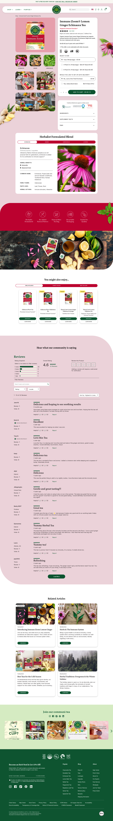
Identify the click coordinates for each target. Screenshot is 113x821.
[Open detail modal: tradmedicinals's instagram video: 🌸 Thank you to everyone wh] (35, 730)
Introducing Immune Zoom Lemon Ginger (34, 629)
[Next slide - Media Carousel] (111, 731)
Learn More (27, 321)
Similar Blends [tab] (29, 285)
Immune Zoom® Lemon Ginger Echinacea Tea (30, 16)
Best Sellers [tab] (83, 285)
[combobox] (79, 9)
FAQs (61, 125)
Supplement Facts (66, 119)
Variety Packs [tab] (56, 285)
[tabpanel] (56, 169)
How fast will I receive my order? (66, 1)
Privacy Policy (15, 782)
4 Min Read (65, 643)
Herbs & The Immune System (72, 629)
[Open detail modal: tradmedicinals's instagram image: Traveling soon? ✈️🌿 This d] (56, 730)
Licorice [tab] (85, 142)
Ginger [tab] (47, 142)
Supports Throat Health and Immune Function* (88, 314)
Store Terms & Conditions (39, 781)
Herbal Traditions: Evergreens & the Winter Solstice (77, 678)
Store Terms (32, 803)
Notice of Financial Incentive (28, 781)
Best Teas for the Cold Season (29, 676)
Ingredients (64, 113)
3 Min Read (23, 692)
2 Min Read (23, 643)
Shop (16, 16)
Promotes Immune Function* (27, 312)
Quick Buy (27, 318)
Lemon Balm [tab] (66, 142)
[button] (105, 9)
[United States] (92, 9)
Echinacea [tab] (27, 142)
